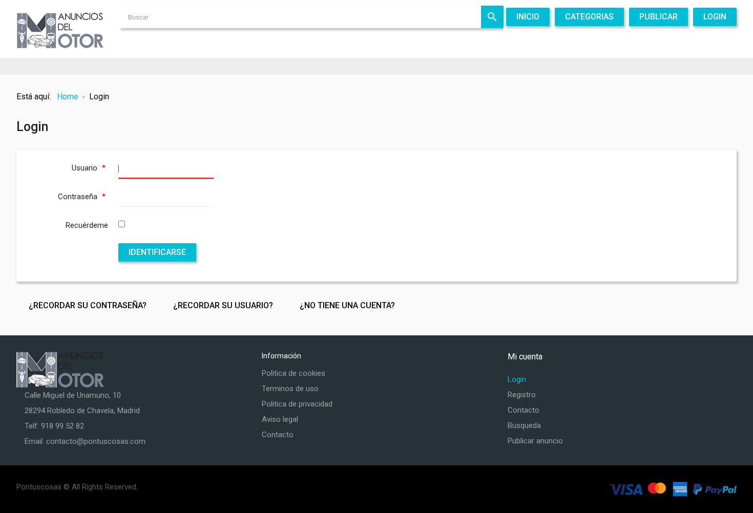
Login (517, 379)
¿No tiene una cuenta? (347, 305)
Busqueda (524, 425)
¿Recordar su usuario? (223, 305)
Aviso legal (280, 419)
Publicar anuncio (535, 440)
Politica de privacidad (297, 404)
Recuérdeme (87, 225)
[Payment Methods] (673, 489)
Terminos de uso (290, 388)
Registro (522, 394)
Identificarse (157, 252)
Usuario (89, 168)
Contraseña (82, 196)
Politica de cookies (293, 373)
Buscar (492, 17)
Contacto (278, 434)
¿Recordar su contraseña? (88, 305)
